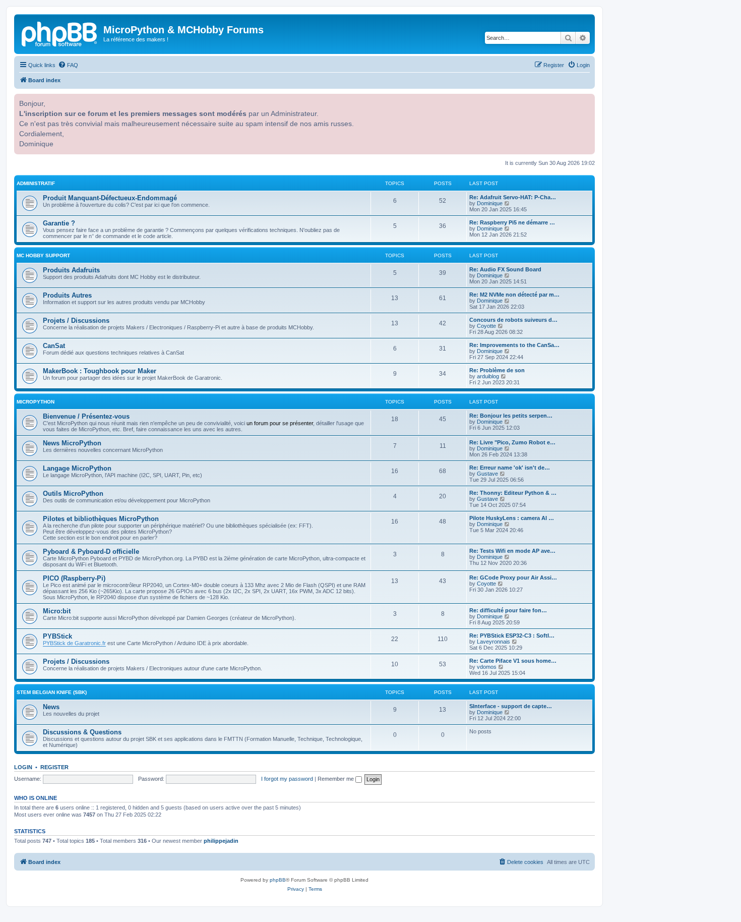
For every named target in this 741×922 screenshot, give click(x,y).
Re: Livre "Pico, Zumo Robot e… (512, 442)
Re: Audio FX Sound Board (505, 269)
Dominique (490, 203)
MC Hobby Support (43, 255)
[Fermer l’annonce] (586, 100)
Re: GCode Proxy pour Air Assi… (513, 577)
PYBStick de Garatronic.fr (74, 643)
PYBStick (57, 636)
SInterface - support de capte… (510, 706)
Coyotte (486, 326)
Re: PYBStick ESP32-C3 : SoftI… (511, 635)
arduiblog (488, 376)
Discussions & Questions (82, 732)
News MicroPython (72, 443)
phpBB (278, 880)
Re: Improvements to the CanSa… (514, 345)
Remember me (336, 779)
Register (54, 767)
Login (23, 767)
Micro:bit (57, 611)
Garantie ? (59, 223)
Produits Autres (67, 295)
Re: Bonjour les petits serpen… (510, 416)
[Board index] (60, 33)
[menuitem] (68, 65)
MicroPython (35, 402)
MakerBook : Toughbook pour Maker (99, 371)
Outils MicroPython (73, 493)
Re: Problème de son (497, 370)
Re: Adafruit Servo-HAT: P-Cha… (512, 197)
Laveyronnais (493, 642)
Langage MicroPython (77, 468)
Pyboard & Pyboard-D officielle (91, 551)
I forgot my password (287, 779)
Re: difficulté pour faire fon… (508, 610)
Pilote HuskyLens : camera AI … (511, 518)
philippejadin (221, 841)
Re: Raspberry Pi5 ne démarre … (512, 222)
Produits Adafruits (71, 270)
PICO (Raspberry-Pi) (74, 578)
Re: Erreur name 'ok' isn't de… (509, 468)
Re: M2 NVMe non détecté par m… (514, 295)
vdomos (487, 667)
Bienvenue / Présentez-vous (86, 416)
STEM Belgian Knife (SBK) (52, 692)
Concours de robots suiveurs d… (513, 320)
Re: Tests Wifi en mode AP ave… (512, 551)
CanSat (54, 346)
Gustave (487, 474)
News (51, 707)
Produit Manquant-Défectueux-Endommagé (110, 198)
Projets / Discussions (76, 320)
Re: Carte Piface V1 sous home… (513, 661)
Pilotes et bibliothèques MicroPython (101, 519)
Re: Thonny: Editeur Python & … (513, 493)
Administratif (36, 183)
